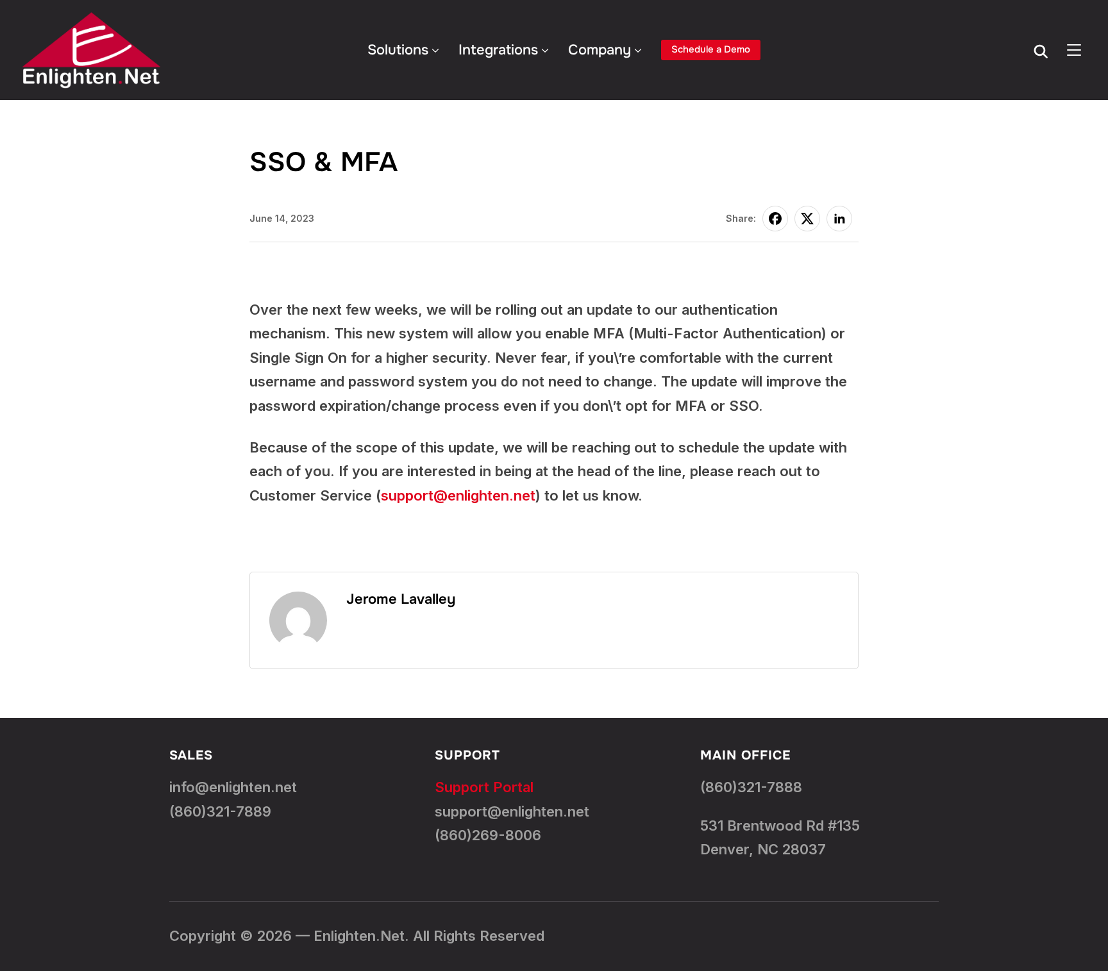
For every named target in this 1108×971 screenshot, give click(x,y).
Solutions (397, 50)
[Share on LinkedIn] (839, 218)
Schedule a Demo (710, 49)
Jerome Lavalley (400, 599)
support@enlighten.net (458, 495)
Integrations (498, 50)
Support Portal (484, 787)
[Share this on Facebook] (775, 218)
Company (599, 50)
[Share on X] (807, 218)
